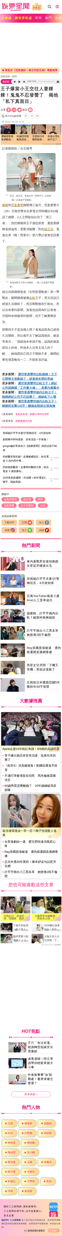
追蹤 (7, 530)
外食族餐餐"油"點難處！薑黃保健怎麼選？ (40, 1079)
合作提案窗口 (33, 1211)
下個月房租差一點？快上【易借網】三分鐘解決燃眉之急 (20, 927)
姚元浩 (48, 229)
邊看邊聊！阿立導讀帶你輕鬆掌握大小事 (40, 1063)
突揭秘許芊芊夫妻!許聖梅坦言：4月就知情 (27, 433)
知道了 (55, 1230)
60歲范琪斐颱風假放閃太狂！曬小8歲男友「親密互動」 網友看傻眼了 (23, 138)
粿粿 (5, 205)
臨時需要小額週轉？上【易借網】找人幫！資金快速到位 (20, 938)
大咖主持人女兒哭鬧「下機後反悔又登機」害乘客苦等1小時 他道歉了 (52, 938)
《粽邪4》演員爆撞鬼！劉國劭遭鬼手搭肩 (31, 767)
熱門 (48, 18)
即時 (38, 18)
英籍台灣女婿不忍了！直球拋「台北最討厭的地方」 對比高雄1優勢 (54, 138)
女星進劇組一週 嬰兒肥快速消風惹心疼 (30, 844)
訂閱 (24, 522)
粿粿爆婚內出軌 (23, 421)
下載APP (9, 522)
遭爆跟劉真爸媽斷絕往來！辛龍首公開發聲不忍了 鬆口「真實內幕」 (7, 138)
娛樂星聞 (5, 76)
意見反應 (9, 1215)
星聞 (14, 76)
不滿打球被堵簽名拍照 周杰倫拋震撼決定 (30, 778)
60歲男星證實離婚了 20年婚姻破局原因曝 (30, 788)
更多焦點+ (31, 1094)
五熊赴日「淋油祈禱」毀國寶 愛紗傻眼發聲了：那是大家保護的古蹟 (15, 917)
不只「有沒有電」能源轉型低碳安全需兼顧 (40, 1047)
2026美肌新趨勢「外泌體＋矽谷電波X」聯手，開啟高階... (25, 479)
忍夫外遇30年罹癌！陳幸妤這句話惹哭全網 (30, 864)
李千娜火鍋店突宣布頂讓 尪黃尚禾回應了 (30, 757)
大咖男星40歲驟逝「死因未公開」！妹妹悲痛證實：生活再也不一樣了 (46, 917)
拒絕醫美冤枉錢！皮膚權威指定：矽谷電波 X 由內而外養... (26, 458)
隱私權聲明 (29, 1206)
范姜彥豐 (17, 205)
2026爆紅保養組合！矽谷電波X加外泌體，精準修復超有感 (52, 927)
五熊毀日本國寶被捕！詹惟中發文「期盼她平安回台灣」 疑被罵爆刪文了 (38, 138)
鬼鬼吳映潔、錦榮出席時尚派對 (32, 414)
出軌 (32, 297)
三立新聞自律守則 (14, 1211)
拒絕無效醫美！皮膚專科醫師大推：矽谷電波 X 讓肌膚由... (26, 469)
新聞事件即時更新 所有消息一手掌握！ (26, 439)
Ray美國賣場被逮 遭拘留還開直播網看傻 (31, 854)
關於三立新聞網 (13, 1206)
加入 (41, 522)
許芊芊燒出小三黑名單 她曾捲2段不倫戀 (31, 874)
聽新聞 (6, 82)
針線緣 (7, 18)
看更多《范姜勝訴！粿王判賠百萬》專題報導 (31, 70)
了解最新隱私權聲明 (35, 1230)
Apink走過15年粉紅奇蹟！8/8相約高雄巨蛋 (30, 749)
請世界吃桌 (23, 18)
